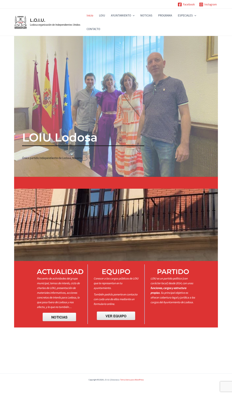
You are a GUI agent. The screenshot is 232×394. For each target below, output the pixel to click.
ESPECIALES (185, 15)
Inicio (90, 15)
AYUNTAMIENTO (121, 15)
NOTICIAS (146, 15)
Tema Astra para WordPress (132, 379)
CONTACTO (93, 29)
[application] (133, 15)
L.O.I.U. (37, 20)
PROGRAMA (165, 15)
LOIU (102, 15)
